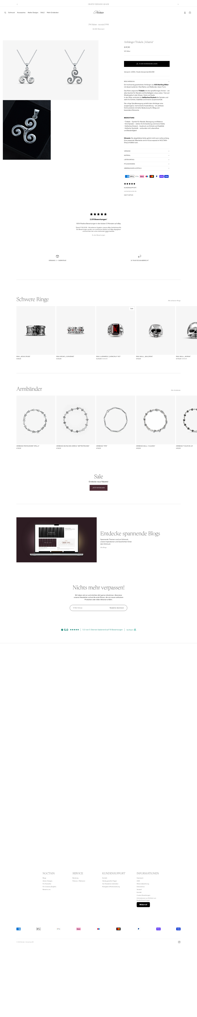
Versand (127, 151)
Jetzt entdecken (98, 488)
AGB (138, 881)
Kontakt (104, 878)
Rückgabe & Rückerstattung (111, 887)
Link (106, 231)
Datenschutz (141, 887)
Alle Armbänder (176, 390)
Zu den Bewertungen (98, 235)
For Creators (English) (49, 887)
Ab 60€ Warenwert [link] (98, 29)
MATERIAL (127, 155)
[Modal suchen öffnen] (5, 12)
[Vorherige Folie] (17, 4)
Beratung (75, 878)
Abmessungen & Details (132, 168)
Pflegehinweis (129, 164)
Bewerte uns (46, 889)
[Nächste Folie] (178, 4)
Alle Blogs (103, 547)
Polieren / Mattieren (79, 881)
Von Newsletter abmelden (110, 884)
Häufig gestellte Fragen (109, 881)
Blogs (44, 878)
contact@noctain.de (130, 191)
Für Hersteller (47, 884)
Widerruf (143, 904)
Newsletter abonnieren (117, 608)
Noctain (23, 942)
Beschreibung (129, 81)
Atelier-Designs (47, 881)
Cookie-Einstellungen (143, 895)
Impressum (140, 878)
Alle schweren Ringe (174, 301)
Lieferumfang (129, 159)
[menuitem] (11, 12)
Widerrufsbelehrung (143, 884)
